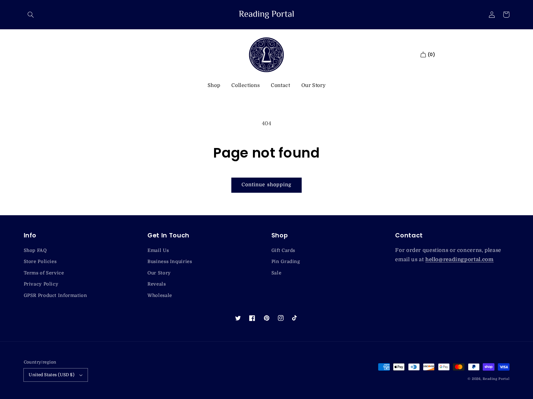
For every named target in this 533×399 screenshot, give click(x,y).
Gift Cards (283, 250)
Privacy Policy (41, 284)
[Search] (31, 14)
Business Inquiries (169, 261)
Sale (276, 273)
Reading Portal (496, 379)
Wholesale (159, 295)
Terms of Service (44, 273)
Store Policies (40, 261)
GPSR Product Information (55, 295)
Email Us (158, 250)
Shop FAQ (35, 250)
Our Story (313, 85)
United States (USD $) (51, 374)
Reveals (156, 284)
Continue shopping (266, 184)
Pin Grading (285, 261)
